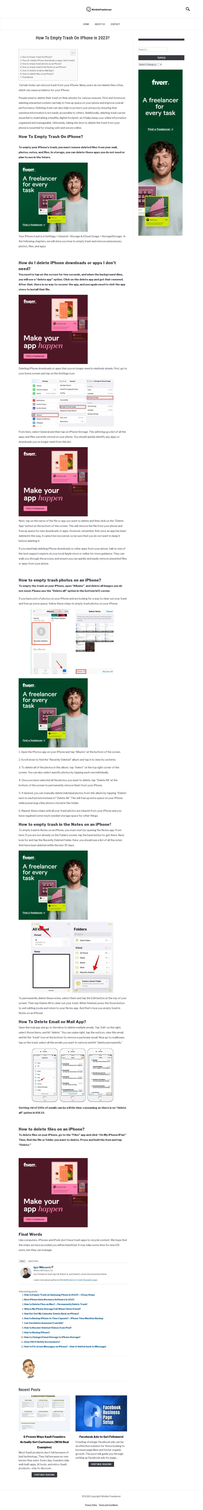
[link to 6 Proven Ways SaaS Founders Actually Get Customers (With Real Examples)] (44, 1413)
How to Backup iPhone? (37, 1332)
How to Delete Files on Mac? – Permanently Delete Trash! (55, 1304)
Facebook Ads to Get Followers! (101, 1436)
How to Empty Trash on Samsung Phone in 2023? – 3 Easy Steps (59, 1295)
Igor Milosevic (42, 1267)
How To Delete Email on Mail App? (38, 70)
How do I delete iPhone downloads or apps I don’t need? (48, 60)
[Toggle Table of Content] (72, 53)
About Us (100, 24)
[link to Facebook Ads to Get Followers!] (101, 1413)
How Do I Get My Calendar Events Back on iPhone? (51, 1313)
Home (86, 24)
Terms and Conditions (108, 1505)
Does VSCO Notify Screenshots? (42, 1342)
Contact (115, 24)
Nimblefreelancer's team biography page (78, 1280)
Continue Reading (44, 1474)
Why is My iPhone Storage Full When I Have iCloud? (52, 1309)
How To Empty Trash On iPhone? (37, 57)
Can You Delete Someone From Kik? (43, 1323)
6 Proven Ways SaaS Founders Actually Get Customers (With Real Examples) (44, 1442)
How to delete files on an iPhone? (38, 74)
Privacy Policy (91, 1505)
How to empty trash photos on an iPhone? (42, 64)
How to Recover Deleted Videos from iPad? (48, 1327)
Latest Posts (33, 1261)
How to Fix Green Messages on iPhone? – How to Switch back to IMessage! (65, 1346)
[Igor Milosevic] (25, 1277)
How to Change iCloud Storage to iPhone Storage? (52, 1337)
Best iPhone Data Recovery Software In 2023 (49, 1299)
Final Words (27, 77)
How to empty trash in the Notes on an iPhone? (44, 67)
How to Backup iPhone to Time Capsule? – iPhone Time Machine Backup (63, 1318)
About (22, 1261)
